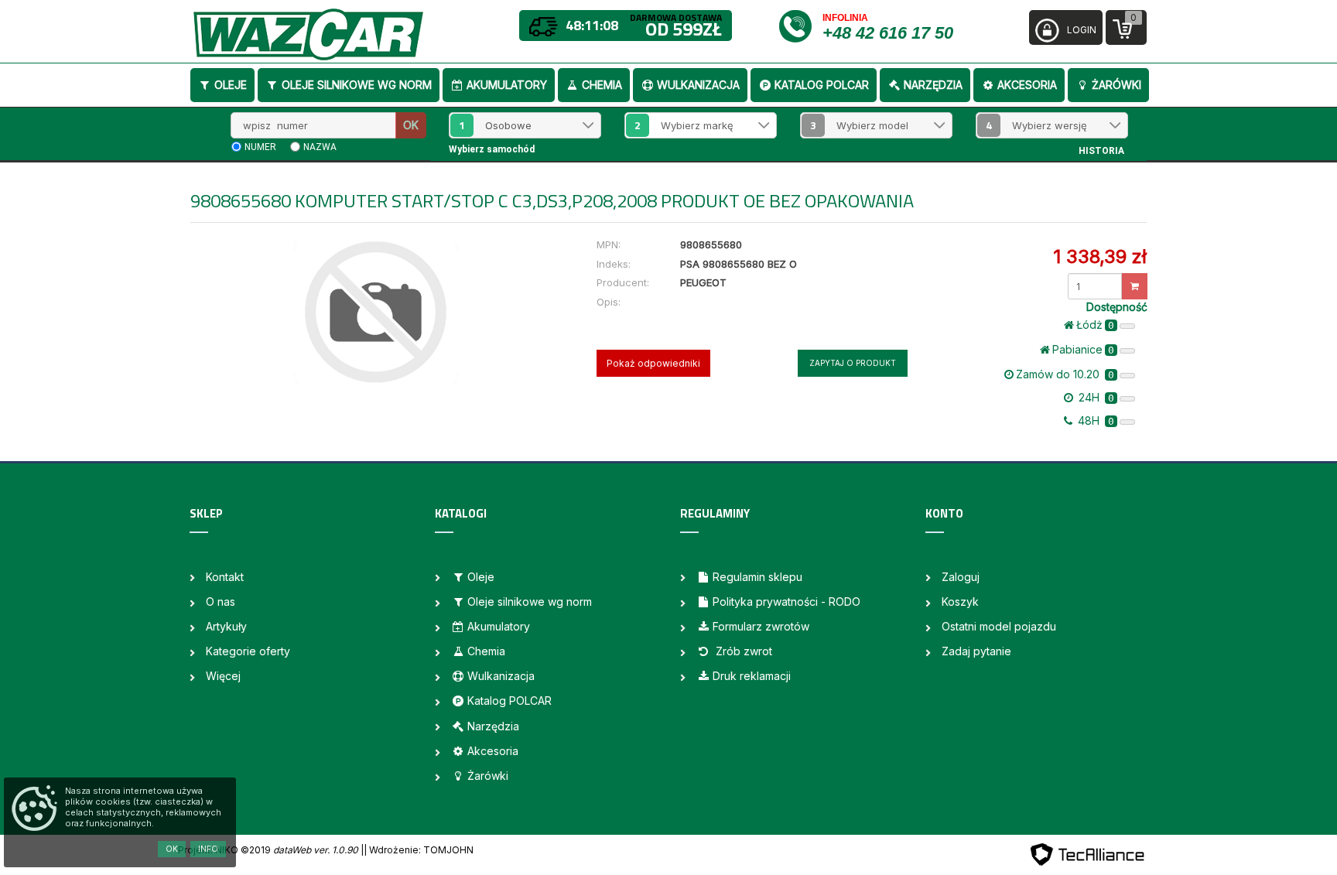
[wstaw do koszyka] (1134, 286)
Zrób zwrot (742, 651)
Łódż (1095, 324)
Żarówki (1116, 84)
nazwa (320, 147)
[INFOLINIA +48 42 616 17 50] (799, 25)
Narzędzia (933, 84)
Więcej (223, 675)
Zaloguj (961, 576)
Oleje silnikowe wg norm (357, 84)
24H (1094, 397)
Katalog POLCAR (822, 84)
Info (208, 848)
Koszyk (960, 601)
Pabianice (1083, 349)
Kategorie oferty (248, 651)
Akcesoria (1027, 84)
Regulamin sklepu (757, 576)
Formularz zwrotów (761, 626)
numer (260, 147)
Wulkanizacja (698, 84)
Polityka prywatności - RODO (786, 601)
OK (411, 125)
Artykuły (226, 626)
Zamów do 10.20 (1065, 374)
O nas (220, 601)
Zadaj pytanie (976, 651)
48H (1094, 420)
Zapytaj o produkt (852, 362)
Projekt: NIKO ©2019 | (271, 850)
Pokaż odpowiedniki (653, 363)
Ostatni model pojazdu (999, 626)
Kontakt (225, 576)
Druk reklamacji (752, 675)
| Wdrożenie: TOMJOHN (419, 850)
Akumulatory (507, 84)
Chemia (602, 84)
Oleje (230, 84)
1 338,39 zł (1100, 256)
